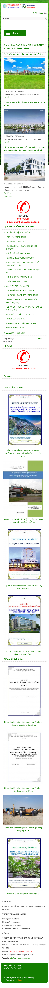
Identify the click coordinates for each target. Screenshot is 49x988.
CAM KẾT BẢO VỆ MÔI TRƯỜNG (20, 258)
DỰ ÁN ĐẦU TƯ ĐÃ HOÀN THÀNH (20, 291)
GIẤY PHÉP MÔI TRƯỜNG (17, 282)
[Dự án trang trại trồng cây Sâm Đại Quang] (23, 891)
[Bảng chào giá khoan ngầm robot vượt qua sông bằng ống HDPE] (23, 825)
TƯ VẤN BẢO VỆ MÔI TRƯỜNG (17, 233)
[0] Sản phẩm (38, 13)
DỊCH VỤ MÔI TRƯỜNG (16, 237)
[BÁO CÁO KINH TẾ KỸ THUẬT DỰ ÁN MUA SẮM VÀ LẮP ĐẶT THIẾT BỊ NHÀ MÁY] (23, 517)
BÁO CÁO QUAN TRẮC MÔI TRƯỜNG (21, 323)
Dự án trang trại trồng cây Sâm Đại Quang (23, 894)
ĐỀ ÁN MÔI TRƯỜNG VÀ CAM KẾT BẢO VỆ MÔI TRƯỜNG (24, 308)
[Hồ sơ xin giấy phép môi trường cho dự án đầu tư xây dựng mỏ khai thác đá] (23, 785)
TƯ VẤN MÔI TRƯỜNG (15, 242)
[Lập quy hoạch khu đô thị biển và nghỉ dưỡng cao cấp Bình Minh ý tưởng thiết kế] (24, 168)
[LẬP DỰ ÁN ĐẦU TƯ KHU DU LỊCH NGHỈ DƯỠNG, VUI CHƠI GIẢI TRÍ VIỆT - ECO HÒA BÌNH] (23, 448)
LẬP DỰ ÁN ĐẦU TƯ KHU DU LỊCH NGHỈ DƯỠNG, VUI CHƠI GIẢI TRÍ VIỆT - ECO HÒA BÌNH (23, 453)
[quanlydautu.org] (24, 6)
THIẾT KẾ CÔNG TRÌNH (16, 319)
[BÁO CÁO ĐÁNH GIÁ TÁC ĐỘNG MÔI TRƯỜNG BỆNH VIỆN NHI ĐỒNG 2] (23, 649)
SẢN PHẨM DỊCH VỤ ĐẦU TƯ (16, 286)
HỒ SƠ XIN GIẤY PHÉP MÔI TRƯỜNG (22, 295)
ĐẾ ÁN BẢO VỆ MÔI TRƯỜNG (18, 253)
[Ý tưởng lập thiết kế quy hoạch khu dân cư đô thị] (24, 122)
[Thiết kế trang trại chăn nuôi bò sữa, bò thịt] (24, 74)
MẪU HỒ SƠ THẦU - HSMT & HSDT (20, 314)
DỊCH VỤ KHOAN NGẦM (14, 328)
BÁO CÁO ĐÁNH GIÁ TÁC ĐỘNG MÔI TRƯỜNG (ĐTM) (21, 301)
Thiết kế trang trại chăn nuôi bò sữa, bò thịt (23, 54)
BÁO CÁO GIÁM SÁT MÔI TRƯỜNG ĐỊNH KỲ (23, 271)
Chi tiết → (7, 97)
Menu (15, 33)
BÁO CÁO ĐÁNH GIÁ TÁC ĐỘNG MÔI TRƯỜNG (21, 247)
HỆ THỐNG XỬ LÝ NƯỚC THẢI (19, 277)
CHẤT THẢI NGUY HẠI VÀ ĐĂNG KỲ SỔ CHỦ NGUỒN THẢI (22, 263)
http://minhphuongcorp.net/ (20, 958)
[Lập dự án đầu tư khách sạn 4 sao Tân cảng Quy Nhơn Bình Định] (23, 583)
